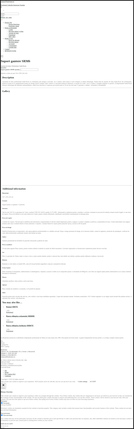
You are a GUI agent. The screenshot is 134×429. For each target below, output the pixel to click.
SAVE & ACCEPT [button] (7, 424)
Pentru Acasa (9, 38)
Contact (7, 49)
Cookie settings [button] (82, 381)
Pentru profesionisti (11, 28)
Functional (12, 35)
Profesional (15, 66)
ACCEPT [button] (93, 381)
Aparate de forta (14, 33)
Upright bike (12, 47)
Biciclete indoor (13, 42)
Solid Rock (22, 66)
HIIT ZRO (12, 37)
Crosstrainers (13, 45)
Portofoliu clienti (14, 26)
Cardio (11, 29)
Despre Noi (8, 22)
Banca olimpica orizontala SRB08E (20, 316)
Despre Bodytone (14, 24)
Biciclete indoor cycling (16, 31)
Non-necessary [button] (5, 413)
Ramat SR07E (12, 307)
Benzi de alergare (14, 40)
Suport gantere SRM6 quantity (10, 69)
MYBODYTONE (10, 51)
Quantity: (4, 68)
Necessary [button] (4, 401)
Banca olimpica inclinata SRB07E (20, 326)
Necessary (6, 403)
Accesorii (12, 44)
